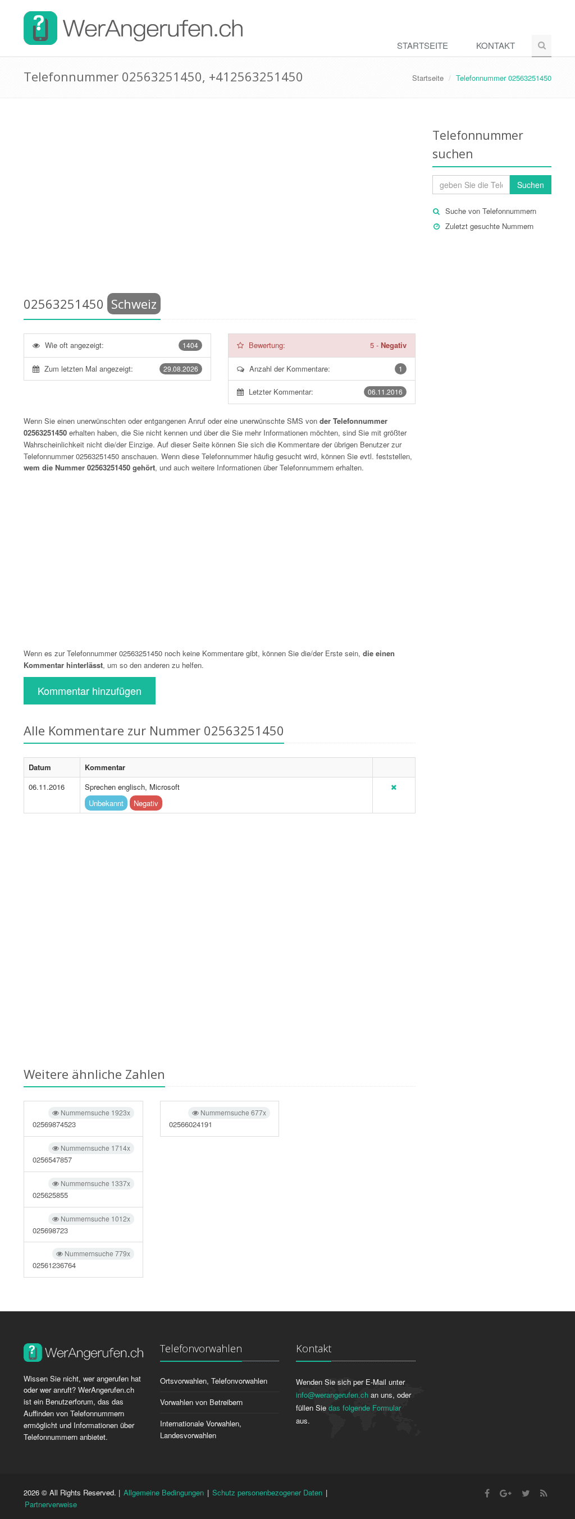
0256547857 (81, 1154)
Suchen (530, 184)
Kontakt (495, 45)
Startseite (422, 45)
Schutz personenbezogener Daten (267, 1492)
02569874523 (81, 1118)
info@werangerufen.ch (332, 1394)
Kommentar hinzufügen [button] (90, 690)
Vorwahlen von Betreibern (201, 1402)
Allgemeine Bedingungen (164, 1492)
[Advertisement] (220, 199)
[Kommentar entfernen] (393, 786)
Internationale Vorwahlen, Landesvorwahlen (200, 1429)
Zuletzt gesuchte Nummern (489, 226)
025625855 (81, 1189)
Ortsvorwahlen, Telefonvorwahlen (213, 1380)
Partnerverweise (51, 1504)
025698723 (81, 1225)
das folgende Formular (364, 1407)
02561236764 (81, 1259)
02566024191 (218, 1118)
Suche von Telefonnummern (490, 210)
